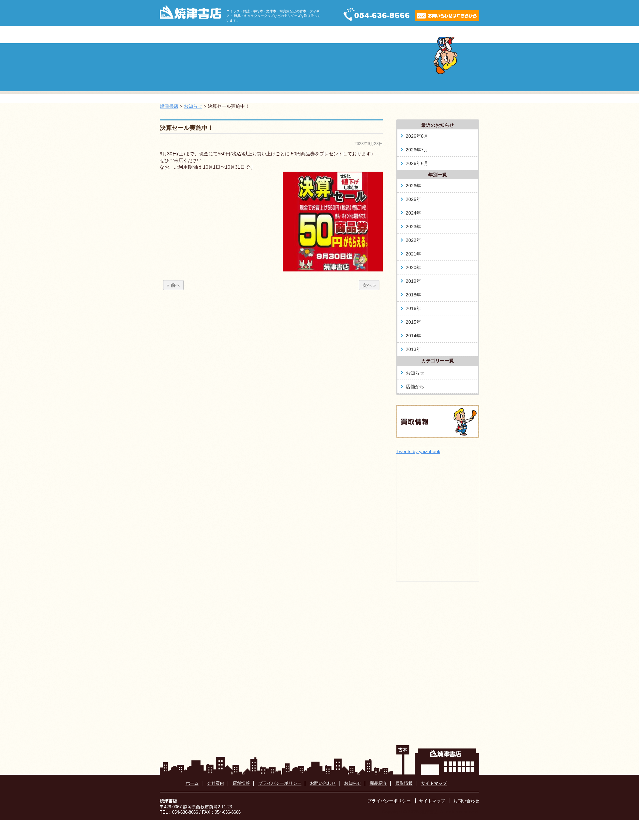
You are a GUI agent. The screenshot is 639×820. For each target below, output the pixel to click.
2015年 (413, 322)
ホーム (204, 34)
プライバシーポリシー (280, 783)
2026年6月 (417, 163)
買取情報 (432, 34)
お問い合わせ (323, 783)
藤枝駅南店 (386, 34)
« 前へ (173, 285)
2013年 (413, 349)
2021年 (413, 253)
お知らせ (249, 34)
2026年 (413, 185)
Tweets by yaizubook (418, 451)
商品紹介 (340, 34)
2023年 (413, 226)
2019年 (413, 281)
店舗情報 (241, 783)
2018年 (413, 294)
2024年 (413, 213)
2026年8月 (417, 136)
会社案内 (295, 34)
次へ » (369, 285)
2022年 (413, 240)
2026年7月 (417, 149)
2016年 (413, 308)
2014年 (413, 335)
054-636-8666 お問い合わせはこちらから (407, 14)
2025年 (413, 199)
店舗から (415, 386)
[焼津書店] (190, 17)
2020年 (413, 267)
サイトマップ (434, 783)
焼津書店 (169, 106)
